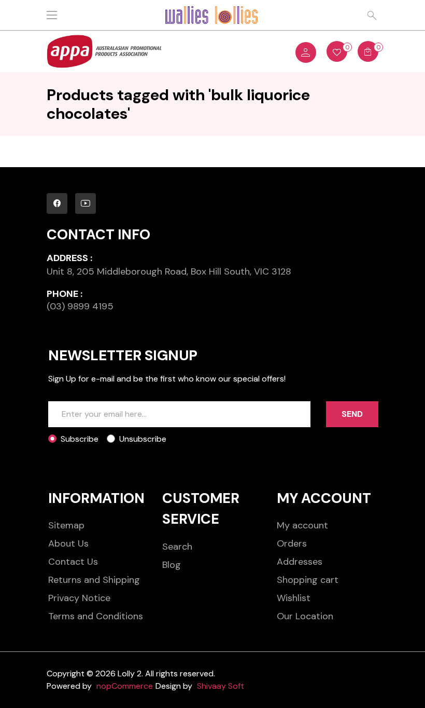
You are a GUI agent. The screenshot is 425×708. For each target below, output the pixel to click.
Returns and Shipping (94, 580)
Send (352, 414)
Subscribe (79, 438)
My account (302, 525)
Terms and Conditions (95, 616)
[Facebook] (57, 203)
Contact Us (73, 561)
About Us (68, 543)
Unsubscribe (142, 438)
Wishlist (293, 598)
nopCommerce (124, 685)
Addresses (299, 561)
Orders (292, 543)
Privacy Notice (79, 598)
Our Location (305, 616)
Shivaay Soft (220, 685)
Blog (171, 565)
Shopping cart (307, 580)
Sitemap (66, 525)
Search (177, 546)
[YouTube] (85, 203)
